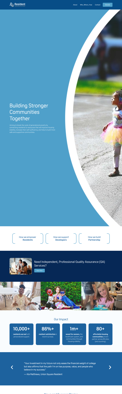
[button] (12, 367)
